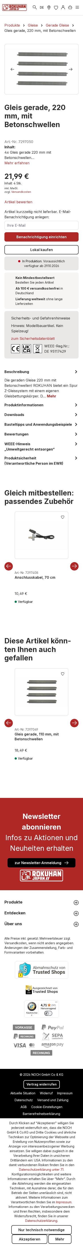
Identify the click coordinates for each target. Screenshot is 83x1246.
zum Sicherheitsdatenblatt (33, 338)
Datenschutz (24, 1100)
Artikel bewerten (18, 202)
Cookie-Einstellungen (46, 1107)
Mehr (59, 1239)
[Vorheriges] (12, 69)
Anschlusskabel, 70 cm (35, 577)
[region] (41, 69)
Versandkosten (21, 191)
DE (42, 7)
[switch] (48, 1013)
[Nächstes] (70, 69)
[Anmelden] (63, 7)
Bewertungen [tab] (16, 434)
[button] (16, 163)
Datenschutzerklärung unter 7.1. (41, 1169)
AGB (24, 1107)
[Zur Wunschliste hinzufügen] (62, 516)
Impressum (65, 1093)
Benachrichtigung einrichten (41, 237)
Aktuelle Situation (22, 1093)
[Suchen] (34, 7)
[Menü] (77, 7)
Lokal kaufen (41, 250)
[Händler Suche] (48, 7)
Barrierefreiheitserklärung (41, 1114)
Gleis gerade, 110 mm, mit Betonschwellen (37, 736)
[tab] (41, 383)
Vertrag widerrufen (42, 1084)
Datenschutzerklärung (41, 1221)
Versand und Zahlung (52, 1100)
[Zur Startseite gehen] (14, 7)
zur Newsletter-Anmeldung (38, 863)
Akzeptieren (29, 1239)
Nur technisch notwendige (41, 1230)
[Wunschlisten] (56, 7)
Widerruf (46, 1093)
